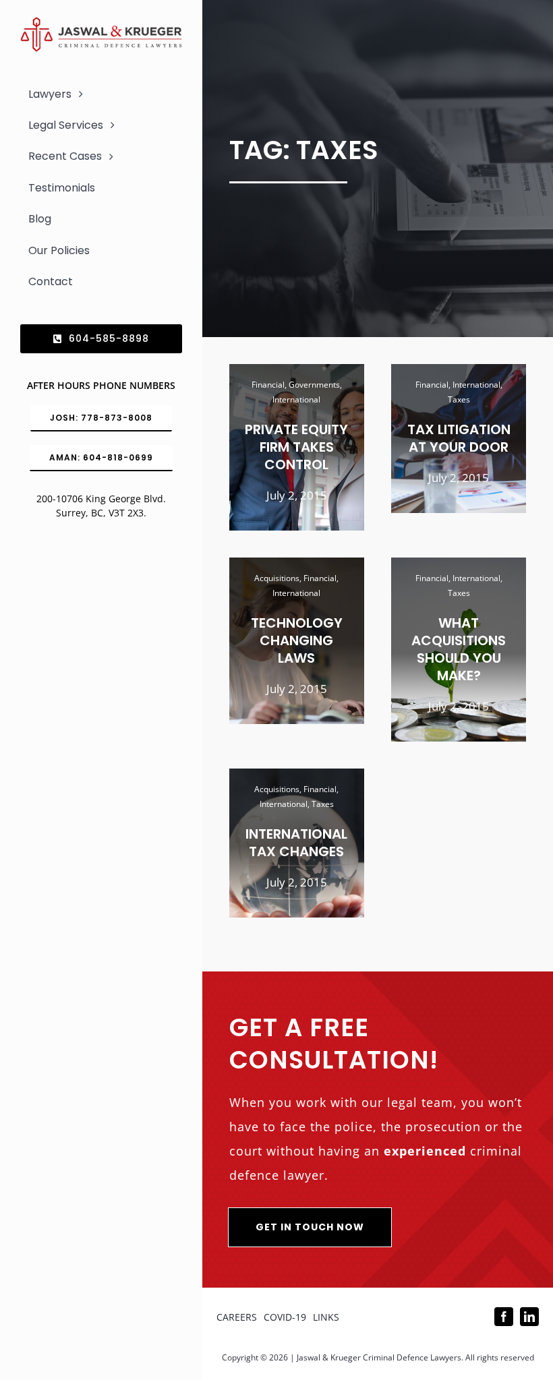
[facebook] (503, 1316)
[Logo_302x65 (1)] (101, 22)
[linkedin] (529, 1316)
